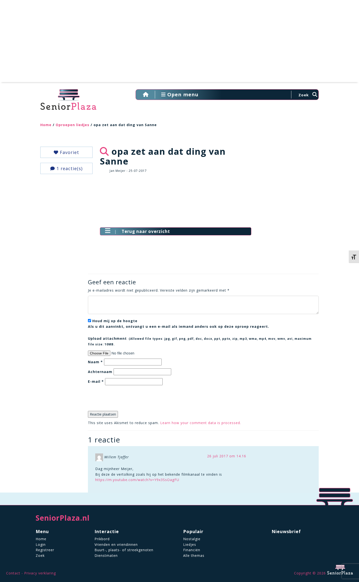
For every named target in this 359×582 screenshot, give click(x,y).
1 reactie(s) (69, 168)
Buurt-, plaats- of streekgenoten (124, 550)
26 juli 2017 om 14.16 (226, 456)
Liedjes (189, 544)
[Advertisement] (179, 44)
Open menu (182, 94)
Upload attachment (200, 341)
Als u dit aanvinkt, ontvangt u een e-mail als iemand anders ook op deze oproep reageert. (178, 323)
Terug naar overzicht (146, 231)
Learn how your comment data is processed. (200, 422)
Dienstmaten (106, 555)
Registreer (45, 550)
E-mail (96, 381)
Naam (95, 362)
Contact (13, 573)
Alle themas (193, 555)
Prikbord (102, 539)
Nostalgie (192, 539)
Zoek (40, 555)
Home (46, 124)
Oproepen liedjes (72, 124)
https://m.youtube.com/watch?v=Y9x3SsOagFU (137, 479)
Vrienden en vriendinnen (116, 544)
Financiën (191, 550)
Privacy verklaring (40, 573)
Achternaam (100, 371)
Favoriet (68, 152)
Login (41, 544)
